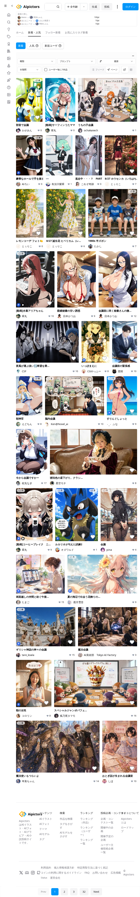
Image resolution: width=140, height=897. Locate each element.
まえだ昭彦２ (44, 20)
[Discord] (27, 873)
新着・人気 (34, 32)
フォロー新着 (53, 32)
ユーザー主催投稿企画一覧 (107, 848)
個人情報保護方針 (64, 867)
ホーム (20, 32)
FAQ (87, 872)
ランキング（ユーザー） (86, 831)
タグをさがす (66, 825)
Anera (23, 17)
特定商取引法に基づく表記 (92, 867)
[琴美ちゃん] (31, 17)
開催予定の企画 (107, 837)
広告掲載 (116, 872)
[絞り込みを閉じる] (133, 55)
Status (44, 877)
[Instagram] (33, 873)
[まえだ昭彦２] (37, 20)
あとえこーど (26, 20)
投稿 (106, 6)
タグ (41, 839)
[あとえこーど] (19, 20)
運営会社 (55, 877)
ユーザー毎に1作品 (58, 70)
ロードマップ (127, 829)
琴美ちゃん (37, 17)
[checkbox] (45, 69)
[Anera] (19, 17)
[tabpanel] (76, 418)
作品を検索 (66, 818)
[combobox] (37, 61)
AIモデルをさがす (66, 834)
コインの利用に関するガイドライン (61, 872)
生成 (94, 6)
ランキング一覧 (86, 841)
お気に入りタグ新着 (76, 32)
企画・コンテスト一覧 (107, 820)
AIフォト (44, 824)
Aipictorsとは (126, 820)
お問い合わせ (100, 872)
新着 (20, 45)
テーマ (43, 829)
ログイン (130, 6)
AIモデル (44, 834)
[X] (21, 873)
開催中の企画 (107, 829)
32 (84, 891)
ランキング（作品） (86, 820)
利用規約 (46, 867)
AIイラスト (45, 818)
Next (96, 891)
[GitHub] (38, 873)
